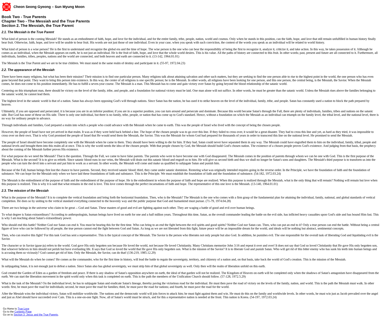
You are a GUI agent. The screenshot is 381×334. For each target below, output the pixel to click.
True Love (23, 308)
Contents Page (23, 311)
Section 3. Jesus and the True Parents (36, 314)
